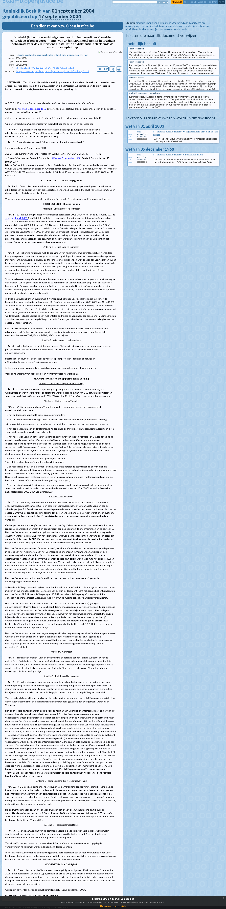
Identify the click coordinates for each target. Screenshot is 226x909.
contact (212, 2)
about (193, 2)
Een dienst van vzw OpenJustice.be (62, 25)
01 (54, 11)
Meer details (120, 906)
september (70, 11)
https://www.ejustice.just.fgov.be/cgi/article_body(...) (52, 71)
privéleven (177, 2)
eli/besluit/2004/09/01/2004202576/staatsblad (45, 68)
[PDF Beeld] (112, 69)
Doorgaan (105, 906)
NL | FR (102, 69)
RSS (186, 2)
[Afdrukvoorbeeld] (119, 69)
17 (41, 16)
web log (202, 2)
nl (220, 2)
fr (223, 2)
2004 (88, 11)
